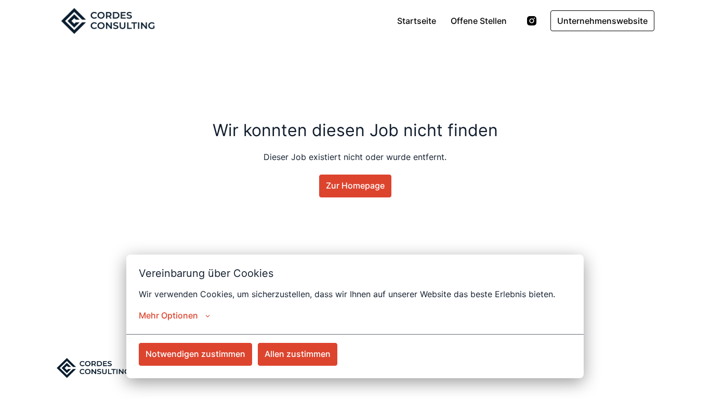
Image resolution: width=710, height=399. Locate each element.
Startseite (416, 21)
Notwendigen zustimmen (195, 354)
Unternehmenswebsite (602, 21)
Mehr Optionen (168, 315)
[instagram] (531, 20)
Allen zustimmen (298, 354)
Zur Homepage (355, 185)
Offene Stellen (479, 21)
